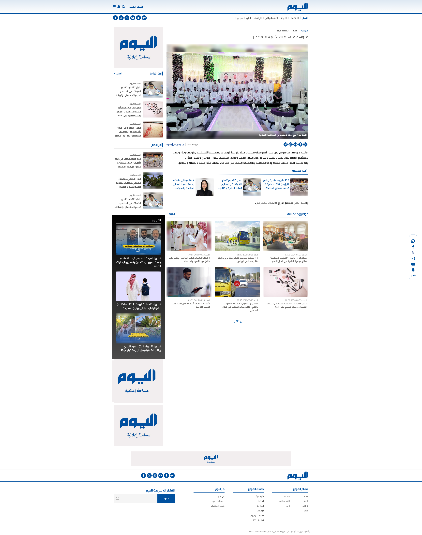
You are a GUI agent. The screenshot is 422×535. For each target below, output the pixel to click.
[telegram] (295, 144)
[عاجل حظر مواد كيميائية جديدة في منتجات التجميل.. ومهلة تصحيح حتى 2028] (285, 282)
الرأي (248, 18)
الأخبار (305, 17)
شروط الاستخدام (218, 506)
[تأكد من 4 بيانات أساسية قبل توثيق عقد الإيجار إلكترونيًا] (188, 282)
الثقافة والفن (271, 18)
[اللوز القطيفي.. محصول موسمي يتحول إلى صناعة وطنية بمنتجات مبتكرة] (153, 180)
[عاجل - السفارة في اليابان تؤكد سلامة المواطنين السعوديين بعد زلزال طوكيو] (153, 129)
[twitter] (121, 17)
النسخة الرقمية (136, 6)
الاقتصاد (294, 18)
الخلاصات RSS (258, 520)
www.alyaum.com (257, 531)
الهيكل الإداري (218, 501)
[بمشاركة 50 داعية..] (285, 236)
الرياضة (258, 18)
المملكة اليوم (282, 30)
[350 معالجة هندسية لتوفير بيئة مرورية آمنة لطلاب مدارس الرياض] (237, 236)
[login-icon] (118, 6)
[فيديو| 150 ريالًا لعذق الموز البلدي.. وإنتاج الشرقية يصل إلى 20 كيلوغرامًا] (138, 328)
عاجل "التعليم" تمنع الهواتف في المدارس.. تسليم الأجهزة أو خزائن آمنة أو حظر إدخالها (230, 184)
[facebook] (115, 17)
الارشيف (260, 501)
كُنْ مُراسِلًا (259, 496)
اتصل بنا (260, 506)
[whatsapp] (290, 144)
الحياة (284, 18)
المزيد (171, 214)
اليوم (196, 144)
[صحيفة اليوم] (295, 6)
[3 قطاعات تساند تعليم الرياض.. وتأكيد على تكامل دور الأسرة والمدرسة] (188, 236)
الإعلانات (260, 511)
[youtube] (132, 17)
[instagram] (126, 17)
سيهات (190, 144)
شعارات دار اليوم (257, 515)
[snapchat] (138, 17)
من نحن (221, 496)
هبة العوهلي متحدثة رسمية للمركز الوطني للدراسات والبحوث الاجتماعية (183, 184)
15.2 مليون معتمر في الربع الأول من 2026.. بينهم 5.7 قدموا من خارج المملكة (276, 184)
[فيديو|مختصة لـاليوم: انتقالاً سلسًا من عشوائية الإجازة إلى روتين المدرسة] (138, 286)
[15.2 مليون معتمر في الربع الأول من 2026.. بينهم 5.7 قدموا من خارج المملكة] (153, 160)
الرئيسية (304, 30)
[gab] (144, 17)
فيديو (240, 18)
